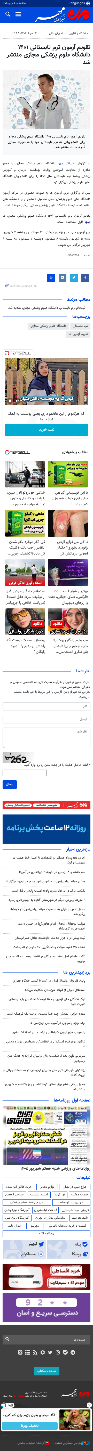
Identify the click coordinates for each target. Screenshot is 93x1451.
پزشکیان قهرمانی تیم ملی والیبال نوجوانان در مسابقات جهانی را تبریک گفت (44, 1073)
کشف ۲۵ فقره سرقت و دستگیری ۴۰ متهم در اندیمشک (49, 947)
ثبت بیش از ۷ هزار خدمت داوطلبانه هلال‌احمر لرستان (50, 938)
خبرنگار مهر (67, 163)
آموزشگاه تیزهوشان (16, 1210)
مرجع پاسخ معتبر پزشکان (26, 1202)
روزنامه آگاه (46, 1233)
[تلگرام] (73, 1353)
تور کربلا (60, 1194)
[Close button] (89, 1405)
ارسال (9, 784)
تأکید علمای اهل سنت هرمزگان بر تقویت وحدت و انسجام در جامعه (45, 959)
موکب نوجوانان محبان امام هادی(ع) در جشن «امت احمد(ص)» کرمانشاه (51, 926)
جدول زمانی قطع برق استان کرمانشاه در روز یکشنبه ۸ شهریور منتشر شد (45, 1087)
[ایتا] (20, 1353)
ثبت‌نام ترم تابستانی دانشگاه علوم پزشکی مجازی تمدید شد (46, 308)
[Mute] (17, 401)
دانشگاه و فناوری (78, 33)
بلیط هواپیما (80, 1217)
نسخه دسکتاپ (46, 1371)
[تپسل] (7, 353)
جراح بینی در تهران (75, 1186)
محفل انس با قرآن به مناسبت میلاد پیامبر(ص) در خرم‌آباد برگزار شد (47, 912)
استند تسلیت (39, 1194)
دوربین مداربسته (71, 1202)
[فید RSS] (35, 1353)
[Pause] (10, 401)
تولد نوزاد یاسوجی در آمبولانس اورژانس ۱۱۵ (56, 1023)
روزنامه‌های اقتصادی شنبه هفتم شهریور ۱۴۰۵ (53, 1168)
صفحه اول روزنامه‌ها (72, 1100)
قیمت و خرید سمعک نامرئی (67, 1225)
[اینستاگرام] (58, 1353)
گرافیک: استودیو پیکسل (31, 1443)
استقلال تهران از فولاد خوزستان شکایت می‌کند (55, 990)
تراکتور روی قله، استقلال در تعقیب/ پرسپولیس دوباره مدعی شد (45, 1044)
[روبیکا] (43, 1353)
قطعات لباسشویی (45, 1210)
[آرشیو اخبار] (27, 1353)
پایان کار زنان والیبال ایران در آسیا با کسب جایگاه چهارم (49, 980)
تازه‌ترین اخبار (78, 849)
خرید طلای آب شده (19, 1186)
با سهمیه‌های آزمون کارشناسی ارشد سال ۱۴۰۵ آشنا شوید (48, 1032)
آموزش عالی (56, 33)
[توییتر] (50, 1353)
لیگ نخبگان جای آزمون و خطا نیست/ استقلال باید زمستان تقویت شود (47, 1002)
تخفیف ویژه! (30, 1426)
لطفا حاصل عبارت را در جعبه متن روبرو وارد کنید (57, 765)
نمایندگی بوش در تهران (50, 1217)
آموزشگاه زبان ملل (17, 1217)
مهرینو (35, 1225)
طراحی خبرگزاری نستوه (68, 1443)
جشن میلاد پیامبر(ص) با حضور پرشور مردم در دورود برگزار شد (44, 881)
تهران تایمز (14, 1225)
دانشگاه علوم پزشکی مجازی (48, 326)
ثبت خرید (46, 430)
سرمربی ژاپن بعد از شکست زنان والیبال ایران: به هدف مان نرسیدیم (46, 1058)
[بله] (65, 1353)
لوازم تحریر (47, 1186)
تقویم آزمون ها (78, 334)
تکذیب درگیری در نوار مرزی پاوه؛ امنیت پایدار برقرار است (48, 890)
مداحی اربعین (14, 1194)
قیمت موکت (79, 1194)
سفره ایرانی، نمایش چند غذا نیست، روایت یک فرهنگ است (46, 1013)
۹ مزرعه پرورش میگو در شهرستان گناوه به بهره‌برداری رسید (47, 900)
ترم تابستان (80, 326)
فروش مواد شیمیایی (75, 1210)
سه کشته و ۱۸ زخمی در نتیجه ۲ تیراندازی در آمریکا (52, 872)
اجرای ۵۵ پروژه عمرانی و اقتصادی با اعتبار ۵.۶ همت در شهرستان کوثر (49, 860)
